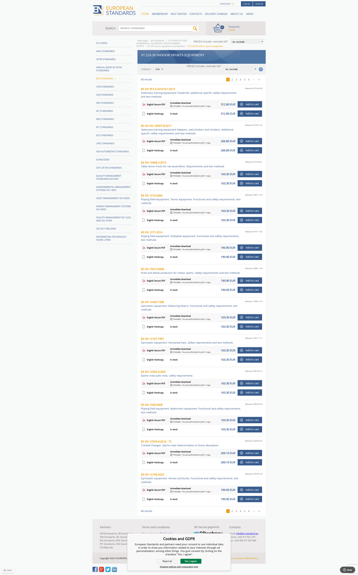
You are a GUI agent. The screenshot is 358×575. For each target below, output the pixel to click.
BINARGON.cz (251, 558)
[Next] (253, 79)
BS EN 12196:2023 (189, 478)
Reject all (167, 561)
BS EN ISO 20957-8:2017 (187, 129)
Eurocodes (102, 159)
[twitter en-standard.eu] (108, 571)
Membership (160, 14)
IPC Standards (104, 127)
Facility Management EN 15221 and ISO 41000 (113, 219)
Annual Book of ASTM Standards (109, 69)
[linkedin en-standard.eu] (114, 571)
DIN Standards (105, 102)
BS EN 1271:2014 (190, 236)
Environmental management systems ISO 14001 (113, 188)
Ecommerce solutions (234, 558)
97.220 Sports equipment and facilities (166, 46)
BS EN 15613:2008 (190, 271)
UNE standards (105, 143)
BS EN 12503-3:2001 (167, 373)
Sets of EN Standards (109, 167)
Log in (246, 4)
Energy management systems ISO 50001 (113, 208)
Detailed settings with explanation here (179, 567)
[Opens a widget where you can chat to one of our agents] (347, 570)
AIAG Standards (105, 51)
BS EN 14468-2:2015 (182, 164)
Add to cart (252, 104)
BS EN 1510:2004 (191, 199)
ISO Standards (104, 135)
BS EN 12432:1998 (189, 305)
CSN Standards (105, 86)
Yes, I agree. (191, 561)
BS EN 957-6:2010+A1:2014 (188, 92)
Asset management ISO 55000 (113, 198)
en (233, 3)
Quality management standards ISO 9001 (108, 177)
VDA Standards (124, 544)
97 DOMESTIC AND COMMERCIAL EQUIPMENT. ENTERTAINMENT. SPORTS (161, 43)
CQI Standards (104, 94)
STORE (145, 14)
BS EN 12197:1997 (187, 340)
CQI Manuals (106, 547)
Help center (179, 14)
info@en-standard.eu (247, 533)
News (249, 14)
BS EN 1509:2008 (191, 408)
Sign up (259, 4)
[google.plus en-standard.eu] (101, 571)
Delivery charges (216, 14)
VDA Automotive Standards (112, 151)
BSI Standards (158, 40)
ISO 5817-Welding (106, 228)
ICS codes (101, 43)
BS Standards (125, 533)
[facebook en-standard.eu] (95, 571)
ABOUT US (236, 14)
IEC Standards (104, 111)
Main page (142, 40)
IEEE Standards (105, 119)
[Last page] (259, 79)
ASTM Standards (106, 59)
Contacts (195, 14)
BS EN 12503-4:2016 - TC (179, 443)
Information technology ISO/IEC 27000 (111, 238)
